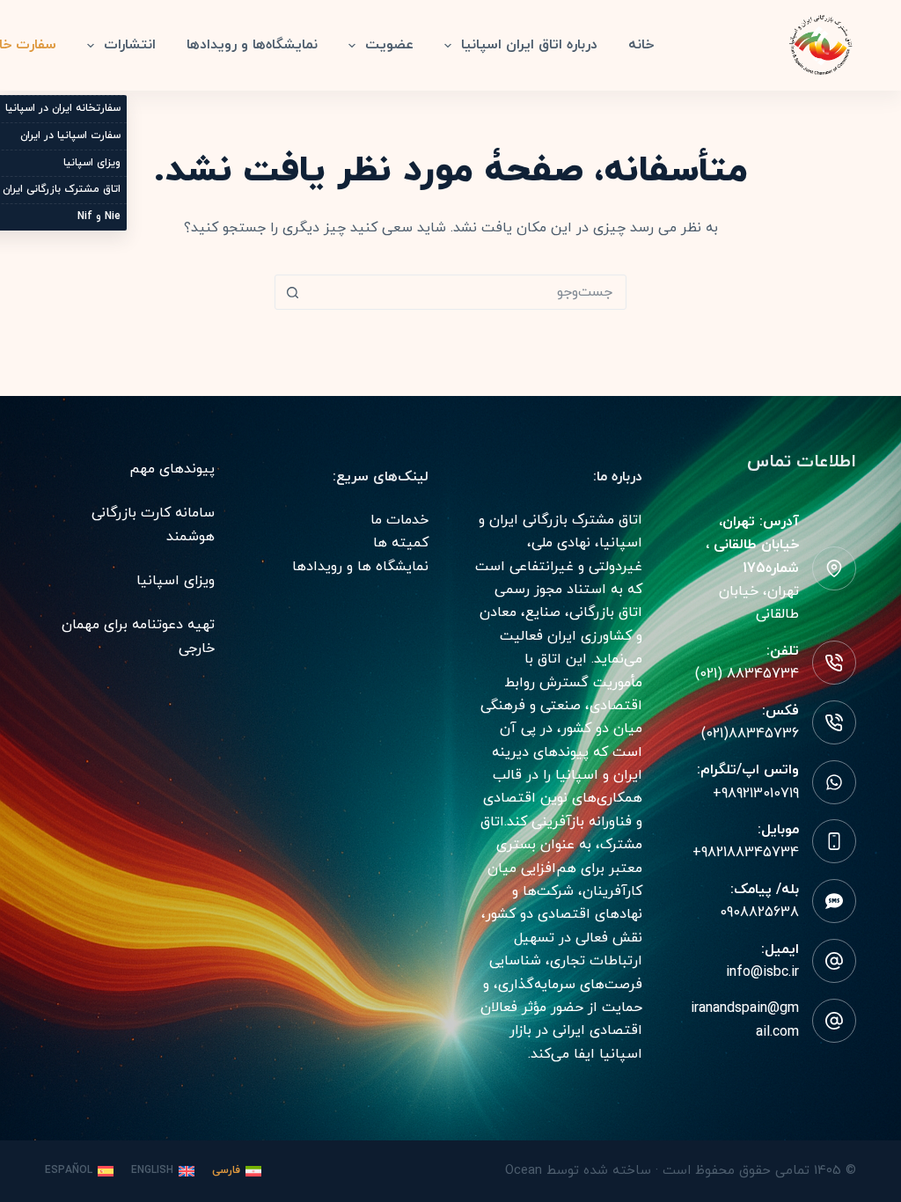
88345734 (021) (747, 674)
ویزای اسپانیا (175, 580)
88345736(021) (750, 734)
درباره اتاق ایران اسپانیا (529, 45)
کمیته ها (401, 543)
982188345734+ (745, 852)
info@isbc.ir (762, 972)
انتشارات (130, 45)
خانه (641, 45)
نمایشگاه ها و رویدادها (360, 566)
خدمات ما (399, 520)
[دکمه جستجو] (292, 292)
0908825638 (759, 912)
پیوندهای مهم (172, 469)
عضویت (389, 45)
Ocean (523, 1171)
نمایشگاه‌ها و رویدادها (252, 45)
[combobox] (467, 292)
